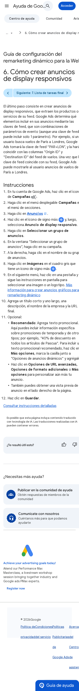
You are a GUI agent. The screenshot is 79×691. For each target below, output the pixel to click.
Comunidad (54, 18)
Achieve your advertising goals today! (29, 563)
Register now (16, 588)
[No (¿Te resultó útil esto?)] (75, 445)
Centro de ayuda (22, 18)
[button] (7, 6)
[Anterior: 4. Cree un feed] (8, 93)
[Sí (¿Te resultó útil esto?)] (64, 445)
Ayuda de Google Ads (30, 6)
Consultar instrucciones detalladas (29, 406)
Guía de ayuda (60, 685)
